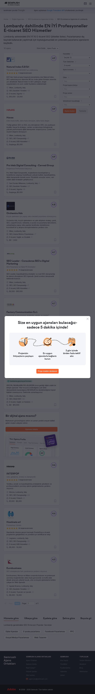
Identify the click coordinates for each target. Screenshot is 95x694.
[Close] (87, 319)
